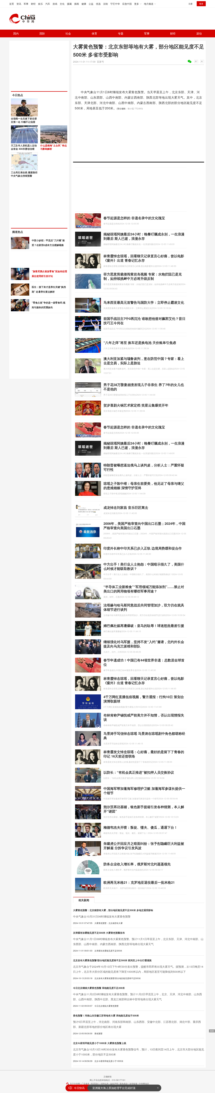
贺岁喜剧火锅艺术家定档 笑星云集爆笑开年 (135, 405)
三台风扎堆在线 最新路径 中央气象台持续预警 (24, 174)
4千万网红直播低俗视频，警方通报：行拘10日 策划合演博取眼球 (143, 698)
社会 (68, 33)
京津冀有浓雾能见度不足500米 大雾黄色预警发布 (99, 932)
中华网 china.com (23, 18)
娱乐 (40, 3)
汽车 (47, 3)
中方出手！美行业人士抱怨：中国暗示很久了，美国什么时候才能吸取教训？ (143, 566)
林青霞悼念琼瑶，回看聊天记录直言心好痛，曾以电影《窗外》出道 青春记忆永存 (143, 258)
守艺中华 (115, 3)
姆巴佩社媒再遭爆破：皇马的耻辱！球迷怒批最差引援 (143, 625)
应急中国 (127, 3)
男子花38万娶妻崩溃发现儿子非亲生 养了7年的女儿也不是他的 (143, 386)
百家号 (100, 61)
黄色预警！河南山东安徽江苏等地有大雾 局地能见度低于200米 (106, 1015)
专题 (120, 33)
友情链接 (133, 1083)
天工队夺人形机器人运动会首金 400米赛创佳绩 (24, 147)
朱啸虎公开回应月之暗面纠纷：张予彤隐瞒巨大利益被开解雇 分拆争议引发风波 (143, 845)
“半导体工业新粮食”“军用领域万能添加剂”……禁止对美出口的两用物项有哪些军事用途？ (143, 588)
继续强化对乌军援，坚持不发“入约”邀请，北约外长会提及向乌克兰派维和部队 (143, 643)
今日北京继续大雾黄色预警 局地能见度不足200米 (99, 988)
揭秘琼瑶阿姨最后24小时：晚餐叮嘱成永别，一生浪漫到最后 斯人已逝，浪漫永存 (143, 236)
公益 (91, 3)
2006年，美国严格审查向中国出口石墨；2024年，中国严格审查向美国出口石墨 (144, 525)
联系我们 (95, 1083)
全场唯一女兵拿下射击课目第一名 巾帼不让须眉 (24, 120)
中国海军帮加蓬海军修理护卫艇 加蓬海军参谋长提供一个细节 (144, 790)
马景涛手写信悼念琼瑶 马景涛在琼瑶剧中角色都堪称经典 (144, 735)
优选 (98, 3)
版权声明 (114, 1083)
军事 (26, 3)
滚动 (199, 33)
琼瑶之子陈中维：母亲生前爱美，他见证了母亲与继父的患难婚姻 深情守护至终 (143, 485)
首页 (11, 3)
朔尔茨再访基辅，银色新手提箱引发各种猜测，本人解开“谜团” (143, 809)
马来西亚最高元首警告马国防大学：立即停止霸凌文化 (143, 302)
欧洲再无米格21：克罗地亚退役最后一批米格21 (139, 882)
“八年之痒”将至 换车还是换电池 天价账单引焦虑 (139, 342)
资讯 (18, 3)
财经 (33, 3)
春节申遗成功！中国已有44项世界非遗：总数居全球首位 (143, 662)
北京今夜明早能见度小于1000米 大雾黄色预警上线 (99, 1043)
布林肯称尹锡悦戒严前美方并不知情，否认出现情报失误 (143, 717)
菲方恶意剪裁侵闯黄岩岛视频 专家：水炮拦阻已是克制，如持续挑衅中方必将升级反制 (142, 276)
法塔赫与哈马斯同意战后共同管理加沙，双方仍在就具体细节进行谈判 (143, 607)
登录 (201, 3)
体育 (94, 33)
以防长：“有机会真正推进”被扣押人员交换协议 (138, 772)
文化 (62, 3)
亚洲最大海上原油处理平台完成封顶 (113, 1088)
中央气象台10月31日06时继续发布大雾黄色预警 (102, 916)
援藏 (69, 3)
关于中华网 (75, 1083)
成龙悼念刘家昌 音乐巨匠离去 (125, 507)
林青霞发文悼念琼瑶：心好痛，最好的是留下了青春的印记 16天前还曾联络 (143, 754)
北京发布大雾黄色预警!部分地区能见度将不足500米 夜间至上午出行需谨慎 (112, 960)
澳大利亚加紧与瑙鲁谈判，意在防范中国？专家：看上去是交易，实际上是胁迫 (143, 360)
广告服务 (85, 1083)
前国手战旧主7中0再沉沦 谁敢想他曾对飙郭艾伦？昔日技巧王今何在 (144, 320)
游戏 (55, 3)
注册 (190, 3)
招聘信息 (105, 1083)
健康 (83, 3)
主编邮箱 (107, 1076)
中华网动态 (144, 1083)
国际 (42, 33)
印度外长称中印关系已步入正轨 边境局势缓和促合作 (142, 548)
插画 (76, 3)
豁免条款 (124, 1083)
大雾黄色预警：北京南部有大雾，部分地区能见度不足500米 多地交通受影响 (113, 910)
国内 (16, 33)
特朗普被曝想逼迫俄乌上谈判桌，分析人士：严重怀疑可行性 (143, 467)
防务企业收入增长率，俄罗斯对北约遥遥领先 (137, 863)
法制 (105, 3)
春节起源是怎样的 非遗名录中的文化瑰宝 (134, 217)
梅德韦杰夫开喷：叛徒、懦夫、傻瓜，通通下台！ (140, 827)
